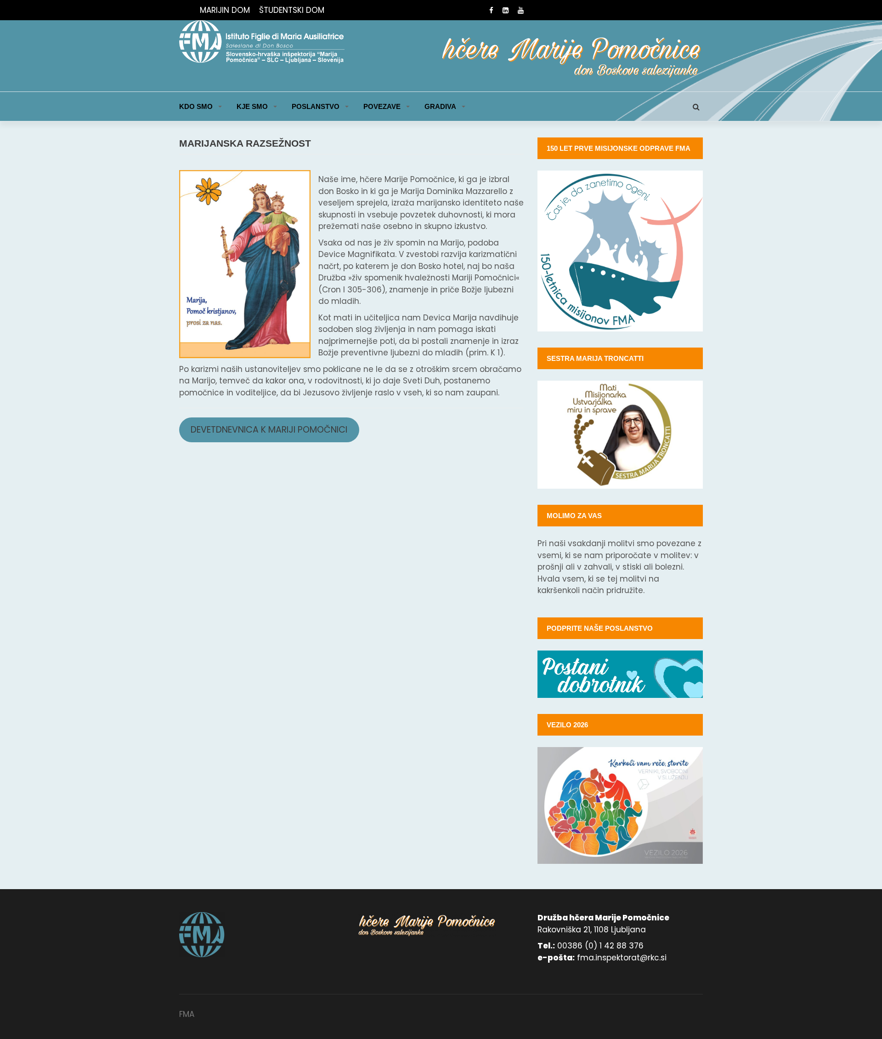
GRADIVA (440, 106)
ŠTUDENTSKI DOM (291, 10)
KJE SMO (252, 106)
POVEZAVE (382, 106)
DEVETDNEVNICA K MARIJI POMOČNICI (269, 429)
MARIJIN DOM (225, 10)
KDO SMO (196, 106)
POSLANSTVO (315, 106)
